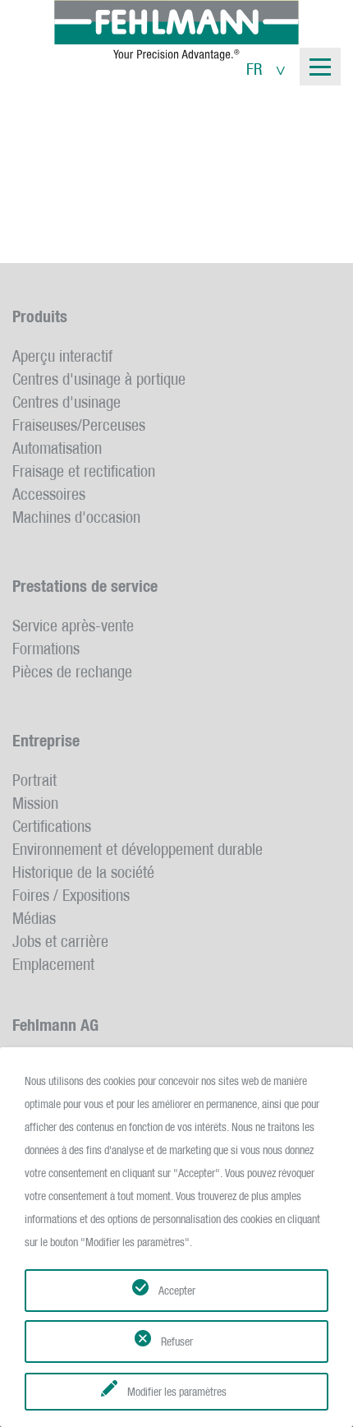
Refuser (177, 1341)
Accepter (176, 1290)
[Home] (176, 30)
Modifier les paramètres (177, 1391)
